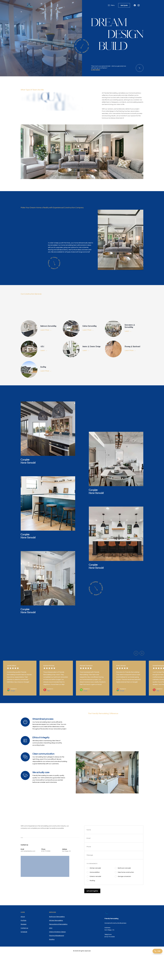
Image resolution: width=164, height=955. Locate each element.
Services (52, 912)
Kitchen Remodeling (56, 920)
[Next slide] (142, 653)
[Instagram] (138, 5)
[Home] (28, 5)
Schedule (24, 932)
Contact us (24, 928)
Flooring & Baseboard (56, 935)
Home (23, 912)
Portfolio (23, 920)
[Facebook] (135, 5)
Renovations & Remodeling (58, 924)
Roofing (51, 939)
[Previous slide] (136, 653)
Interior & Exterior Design (57, 932)
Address (107, 927)
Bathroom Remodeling (57, 916)
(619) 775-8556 (45, 851)
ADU (50, 928)
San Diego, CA (66, 851)
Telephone (108, 934)
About (23, 916)
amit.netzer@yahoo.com (28, 851)
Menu (113, 5)
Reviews (23, 924)
